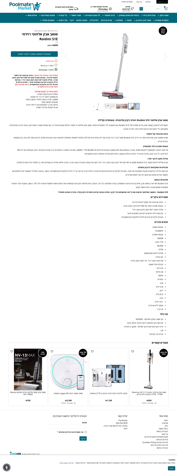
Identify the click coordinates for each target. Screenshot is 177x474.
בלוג (166, 426)
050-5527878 (126, 11)
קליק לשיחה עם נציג (102, 11)
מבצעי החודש (81, 20)
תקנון (125, 428)
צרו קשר (161, 2)
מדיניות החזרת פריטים (159, 445)
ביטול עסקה (163, 428)
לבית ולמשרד (109, 15)
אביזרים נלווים (106, 20)
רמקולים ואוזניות (162, 20)
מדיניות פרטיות (162, 439)
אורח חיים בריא (149, 15)
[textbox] (108, 416)
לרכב (72, 20)
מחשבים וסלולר (48, 20)
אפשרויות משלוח (127, 2)
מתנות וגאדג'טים (48, 15)
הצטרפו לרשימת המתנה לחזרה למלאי (34, 54)
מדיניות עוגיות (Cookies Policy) (155, 442)
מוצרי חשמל (76, 15)
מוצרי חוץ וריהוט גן (143, 20)
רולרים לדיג (94, 20)
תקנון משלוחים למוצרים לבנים (156, 436)
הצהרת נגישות (162, 431)
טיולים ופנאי (32, 15)
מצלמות (119, 20)
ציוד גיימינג (62, 20)
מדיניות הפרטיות (65, 432)
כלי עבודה (63, 15)
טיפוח (129, 20)
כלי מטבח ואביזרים (92, 15)
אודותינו (148, 2)
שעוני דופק (164, 15)
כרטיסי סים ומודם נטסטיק (129, 15)
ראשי (166, 420)
